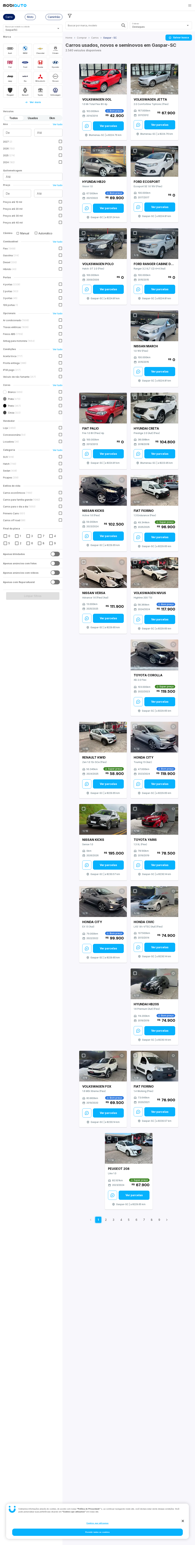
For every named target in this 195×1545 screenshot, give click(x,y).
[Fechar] (183, 1521)
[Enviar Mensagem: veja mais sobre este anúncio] (86, 126)
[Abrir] (58, 28)
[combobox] (28, 29)
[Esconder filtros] (70, 16)
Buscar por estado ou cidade (17, 27)
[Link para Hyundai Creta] (154, 408)
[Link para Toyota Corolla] (154, 655)
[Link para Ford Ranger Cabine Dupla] (154, 243)
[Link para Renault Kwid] (103, 737)
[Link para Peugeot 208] (129, 1148)
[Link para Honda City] (154, 737)
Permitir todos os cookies (97, 1532)
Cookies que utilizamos (97, 1523)
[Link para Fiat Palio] (103, 408)
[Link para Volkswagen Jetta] (154, 79)
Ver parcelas (108, 125)
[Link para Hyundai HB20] (103, 161)
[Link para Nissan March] (154, 325)
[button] (189, 5)
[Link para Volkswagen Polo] (103, 243)
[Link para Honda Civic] (154, 901)
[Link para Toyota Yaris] (154, 819)
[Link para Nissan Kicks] (103, 490)
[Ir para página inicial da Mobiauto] (14, 6)
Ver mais (35, 102)
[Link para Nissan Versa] (103, 573)
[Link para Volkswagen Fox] (103, 1066)
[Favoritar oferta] (122, 69)
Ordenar (135, 24)
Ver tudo (57, 124)
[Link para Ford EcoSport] (154, 161)
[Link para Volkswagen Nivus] (154, 573)
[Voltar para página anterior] (91, 1220)
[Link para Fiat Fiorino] (154, 490)
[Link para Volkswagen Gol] (103, 79)
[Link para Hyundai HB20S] (154, 983)
